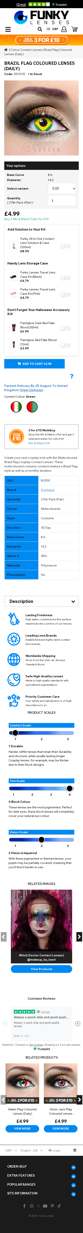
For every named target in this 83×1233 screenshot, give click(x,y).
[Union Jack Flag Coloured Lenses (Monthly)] (61, 1097)
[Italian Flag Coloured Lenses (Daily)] (22, 1097)
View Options (31, 390)
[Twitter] (38, 1206)
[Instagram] (31, 1206)
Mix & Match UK (39, 443)
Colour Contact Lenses (26, 50)
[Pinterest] (52, 1206)
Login (56, 1150)
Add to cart (37, 363)
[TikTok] (59, 1206)
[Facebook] (24, 1206)
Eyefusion (48, 490)
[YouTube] (45, 1206)
